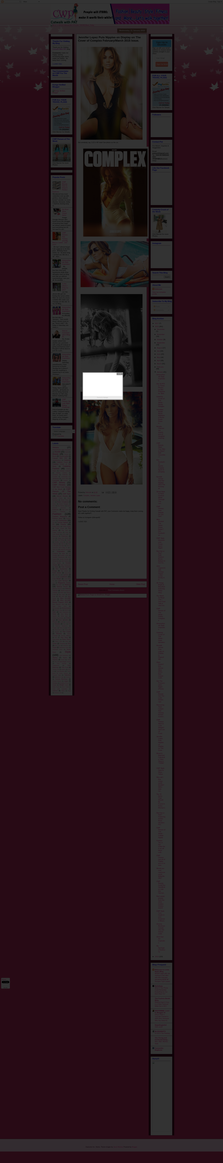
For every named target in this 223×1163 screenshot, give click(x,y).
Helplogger (105, 397)
